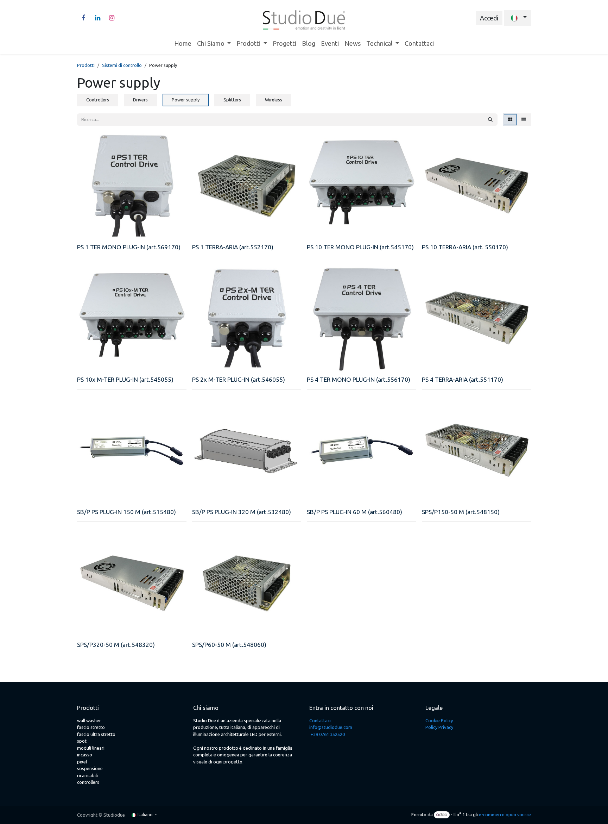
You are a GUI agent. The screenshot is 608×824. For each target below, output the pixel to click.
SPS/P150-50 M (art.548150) (461, 511)
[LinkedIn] (97, 18)
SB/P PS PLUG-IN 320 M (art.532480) (241, 511)
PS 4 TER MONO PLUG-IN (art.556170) (358, 379)
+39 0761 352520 (327, 734)
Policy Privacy (439, 727)
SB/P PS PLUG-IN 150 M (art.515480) (126, 511)
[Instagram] (111, 18)
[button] (87, 232)
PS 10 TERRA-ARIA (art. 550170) (465, 247)
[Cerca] (490, 119)
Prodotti (86, 65)
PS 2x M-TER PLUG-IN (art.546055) (238, 379)
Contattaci (320, 720)
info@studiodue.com (330, 727)
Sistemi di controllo (122, 65)
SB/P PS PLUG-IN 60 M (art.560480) (354, 511)
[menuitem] (182, 43)
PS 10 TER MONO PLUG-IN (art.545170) (360, 247)
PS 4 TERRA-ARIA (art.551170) (462, 379)
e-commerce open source (505, 814)
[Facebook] (83, 18)
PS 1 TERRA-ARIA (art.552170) (232, 247)
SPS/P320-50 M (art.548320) (116, 644)
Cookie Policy (439, 720)
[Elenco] (524, 119)
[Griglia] (510, 119)
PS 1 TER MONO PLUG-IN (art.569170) (128, 247)
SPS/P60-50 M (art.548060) (229, 644)
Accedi (489, 17)
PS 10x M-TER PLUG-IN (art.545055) (125, 379)
